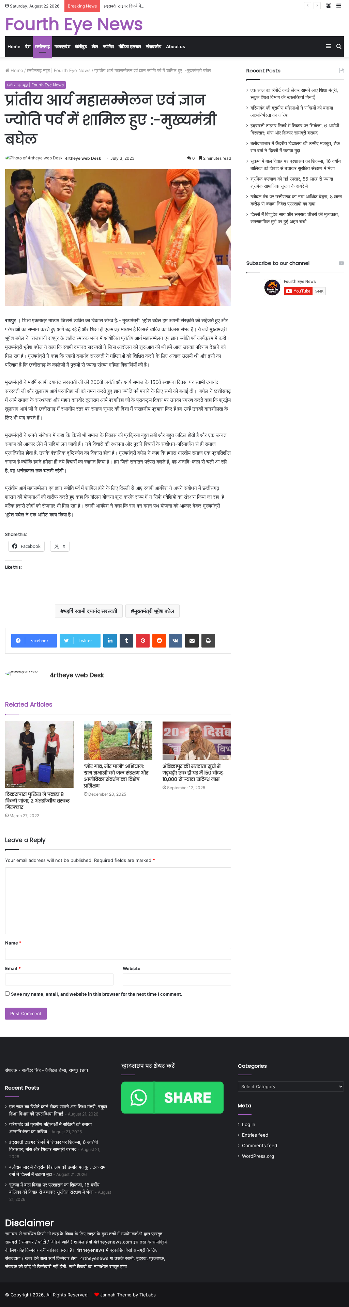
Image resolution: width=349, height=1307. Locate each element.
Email (13, 968)
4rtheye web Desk (83, 158)
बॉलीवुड (81, 46)
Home (13, 46)
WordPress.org (258, 1156)
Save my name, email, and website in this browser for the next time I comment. (96, 994)
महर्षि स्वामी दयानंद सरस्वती (90, 611)
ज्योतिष (108, 46)
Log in (248, 1124)
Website (131, 968)
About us (175, 46)
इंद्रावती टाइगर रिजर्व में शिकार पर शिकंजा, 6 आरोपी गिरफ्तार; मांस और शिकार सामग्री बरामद (179, 6)
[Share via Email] (192, 641)
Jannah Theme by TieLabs (128, 1294)
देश (27, 46)
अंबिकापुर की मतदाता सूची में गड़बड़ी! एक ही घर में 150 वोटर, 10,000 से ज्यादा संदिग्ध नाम (193, 773)
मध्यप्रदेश (62, 46)
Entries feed (255, 1135)
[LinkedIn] (110, 641)
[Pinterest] (143, 641)
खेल (95, 46)
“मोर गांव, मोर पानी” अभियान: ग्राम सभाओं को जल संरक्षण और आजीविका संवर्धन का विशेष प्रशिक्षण (116, 776)
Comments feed (259, 1145)
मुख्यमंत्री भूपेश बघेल (154, 611)
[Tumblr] (126, 641)
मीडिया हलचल (130, 46)
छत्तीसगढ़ (42, 46)
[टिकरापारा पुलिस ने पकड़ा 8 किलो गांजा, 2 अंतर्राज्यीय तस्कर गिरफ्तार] (39, 754)
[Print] (208, 641)
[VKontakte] (175, 641)
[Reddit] (159, 641)
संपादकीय (153, 46)
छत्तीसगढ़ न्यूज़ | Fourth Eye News (59, 70)
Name (13, 943)
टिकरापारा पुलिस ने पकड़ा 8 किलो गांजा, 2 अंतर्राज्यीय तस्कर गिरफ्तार (37, 801)
